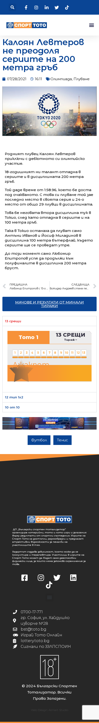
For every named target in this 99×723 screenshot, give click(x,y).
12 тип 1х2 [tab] (14, 397)
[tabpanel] (49, 359)
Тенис (62, 440)
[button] (12, 7)
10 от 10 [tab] (12, 407)
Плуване (82, 79)
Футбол (39, 440)
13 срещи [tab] (13, 321)
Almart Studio (58, 710)
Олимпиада (61, 79)
